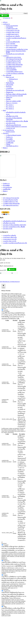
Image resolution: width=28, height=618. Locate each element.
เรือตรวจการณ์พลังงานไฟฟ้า (13, 101)
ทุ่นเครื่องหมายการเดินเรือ (13, 36)
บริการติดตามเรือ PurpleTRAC (14, 66)
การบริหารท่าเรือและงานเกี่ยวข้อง (15, 73)
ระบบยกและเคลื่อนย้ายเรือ (13, 41)
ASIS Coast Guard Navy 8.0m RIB (14, 95)
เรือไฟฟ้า (8, 99)
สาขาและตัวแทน (10, 140)
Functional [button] (3, 543)
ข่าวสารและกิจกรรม (8, 130)
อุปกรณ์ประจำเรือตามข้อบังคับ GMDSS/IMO (14, 224)
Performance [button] (4, 559)
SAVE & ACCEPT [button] (6, 615)
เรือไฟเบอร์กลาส (13, 79)
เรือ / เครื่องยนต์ (7, 75)
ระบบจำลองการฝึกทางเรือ (10, 237)
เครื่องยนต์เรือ (9, 84)
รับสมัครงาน (9, 137)
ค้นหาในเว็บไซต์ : (4, 13)
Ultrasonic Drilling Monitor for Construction (16, 126)
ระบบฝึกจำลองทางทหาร (12, 34)
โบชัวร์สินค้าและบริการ (12, 146)
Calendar (8, 144)
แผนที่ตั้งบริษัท (9, 142)
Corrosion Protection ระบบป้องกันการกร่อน (17, 49)
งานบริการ (6, 55)
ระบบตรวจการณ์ (10, 128)
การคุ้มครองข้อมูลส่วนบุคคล (13, 135)
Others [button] (3, 605)
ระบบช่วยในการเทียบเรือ (9, 235)
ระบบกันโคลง (9, 88)
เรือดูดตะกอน (9, 92)
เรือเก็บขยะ (9, 86)
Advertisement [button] (4, 589)
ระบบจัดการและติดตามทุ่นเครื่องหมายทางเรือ (15, 243)
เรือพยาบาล (9, 97)
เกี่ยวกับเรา (6, 133)
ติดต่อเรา (5, 147)
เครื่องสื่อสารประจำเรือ (12, 116)
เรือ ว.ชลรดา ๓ (10, 108)
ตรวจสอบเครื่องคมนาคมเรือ (13, 60)
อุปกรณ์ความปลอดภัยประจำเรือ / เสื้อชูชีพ (17, 121)
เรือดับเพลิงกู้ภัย (10, 83)
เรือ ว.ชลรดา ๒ (10, 106)
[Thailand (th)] (6, 18)
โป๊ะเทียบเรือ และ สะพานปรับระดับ (15, 54)
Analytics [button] (3, 573)
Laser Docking (9, 27)
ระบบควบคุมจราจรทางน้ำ (13, 30)
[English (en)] (11, 18)
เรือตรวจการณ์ (10, 77)
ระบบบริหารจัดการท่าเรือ (12, 32)
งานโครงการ (6, 24)
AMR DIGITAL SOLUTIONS (13, 57)
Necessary (5, 310)
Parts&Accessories (10, 131)
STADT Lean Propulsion (12, 25)
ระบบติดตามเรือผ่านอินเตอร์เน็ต (14, 64)
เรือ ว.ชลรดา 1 (10, 105)
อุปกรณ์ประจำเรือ (10, 123)
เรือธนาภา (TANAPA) (11, 103)
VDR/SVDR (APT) (11, 68)
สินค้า (4, 110)
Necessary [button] (3, 308)
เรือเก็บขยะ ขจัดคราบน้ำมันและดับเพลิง (16, 94)
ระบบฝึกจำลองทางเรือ (12, 28)
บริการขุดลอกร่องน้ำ (11, 47)
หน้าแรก (5, 22)
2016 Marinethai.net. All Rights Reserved (10, 281)
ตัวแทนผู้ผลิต (9, 139)
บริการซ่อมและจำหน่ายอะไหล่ (14, 59)
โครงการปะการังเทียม (12, 45)
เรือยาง (11, 81)
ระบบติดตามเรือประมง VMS (13, 62)
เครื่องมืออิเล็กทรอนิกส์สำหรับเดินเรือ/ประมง (14, 221)
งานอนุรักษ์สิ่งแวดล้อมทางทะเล (14, 71)
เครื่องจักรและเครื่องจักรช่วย (13, 125)
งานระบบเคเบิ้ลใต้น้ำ (11, 69)
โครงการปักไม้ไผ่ (10, 43)
